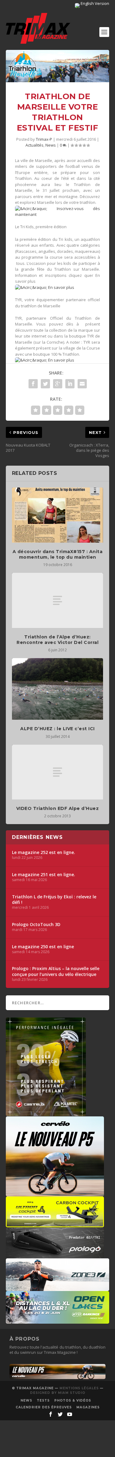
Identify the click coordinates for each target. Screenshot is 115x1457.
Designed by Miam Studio (57, 1393)
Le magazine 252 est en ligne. (43, 852)
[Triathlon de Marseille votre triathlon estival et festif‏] (57, 66)
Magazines (88, 1407)
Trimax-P (44, 139)
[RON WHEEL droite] (55, 1224)
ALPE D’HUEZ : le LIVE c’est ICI (57, 728)
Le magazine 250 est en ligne (43, 946)
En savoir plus (60, 287)
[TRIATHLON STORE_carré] (46, 1113)
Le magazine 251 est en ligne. (43, 874)
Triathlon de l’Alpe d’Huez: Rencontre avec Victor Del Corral (57, 639)
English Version (94, 3)
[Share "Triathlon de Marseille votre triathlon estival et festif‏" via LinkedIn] (70, 384)
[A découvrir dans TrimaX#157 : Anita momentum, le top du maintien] (57, 515)
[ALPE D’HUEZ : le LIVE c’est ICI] (57, 689)
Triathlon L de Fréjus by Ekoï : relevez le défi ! (54, 899)
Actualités (34, 145)
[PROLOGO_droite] (55, 1255)
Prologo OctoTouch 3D (36, 924)
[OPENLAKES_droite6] (57, 1320)
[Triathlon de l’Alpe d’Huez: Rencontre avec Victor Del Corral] (57, 600)
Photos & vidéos (72, 1400)
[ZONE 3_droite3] (57, 1288)
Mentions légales (79, 1388)
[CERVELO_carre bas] (55, 1193)
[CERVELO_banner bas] (58, 1377)
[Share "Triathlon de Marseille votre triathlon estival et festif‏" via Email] (82, 384)
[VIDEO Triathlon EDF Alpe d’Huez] (57, 772)
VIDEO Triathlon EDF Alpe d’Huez (57, 808)
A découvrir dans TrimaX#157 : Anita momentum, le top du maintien (58, 554)
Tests (43, 1400)
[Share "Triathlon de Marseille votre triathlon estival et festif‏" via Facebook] (33, 384)
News (50, 145)
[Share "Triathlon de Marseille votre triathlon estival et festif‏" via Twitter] (45, 384)
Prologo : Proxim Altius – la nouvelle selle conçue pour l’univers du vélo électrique (55, 971)
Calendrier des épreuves (44, 1407)
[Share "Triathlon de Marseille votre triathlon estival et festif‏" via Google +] (58, 384)
